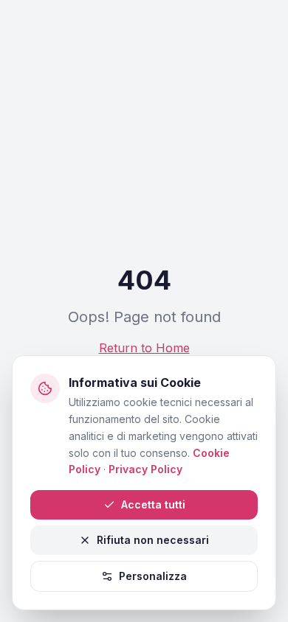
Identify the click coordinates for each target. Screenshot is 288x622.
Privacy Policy (145, 469)
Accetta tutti (153, 504)
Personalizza (153, 576)
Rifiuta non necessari (153, 540)
